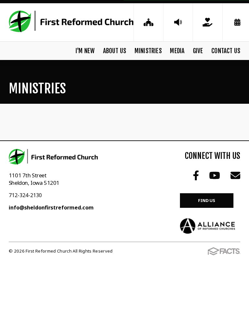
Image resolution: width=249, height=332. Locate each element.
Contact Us (225, 51)
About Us (114, 51)
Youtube (215, 175)
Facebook (196, 175)
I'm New (85, 51)
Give (198, 51)
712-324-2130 (25, 195)
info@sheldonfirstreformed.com (51, 207)
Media (177, 51)
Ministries (148, 51)
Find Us (206, 200)
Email (235, 175)
